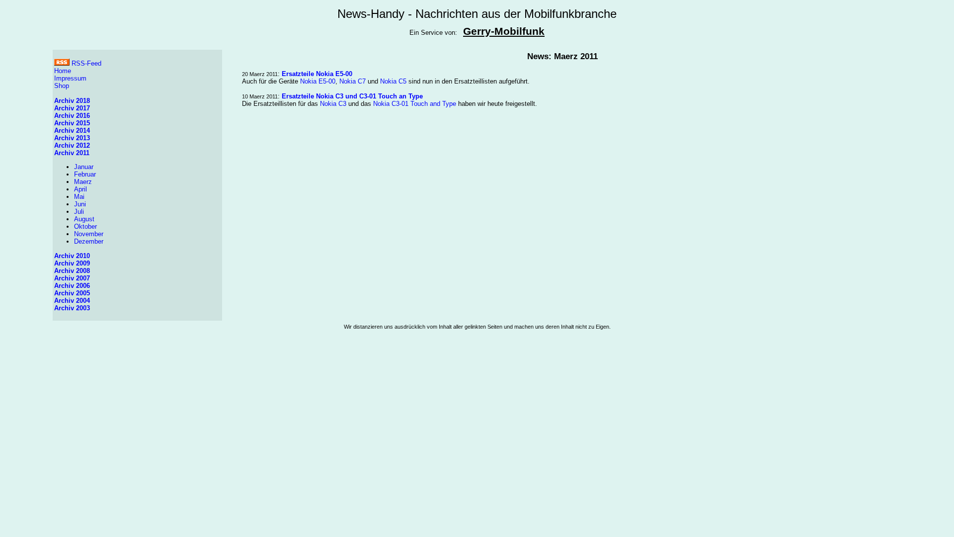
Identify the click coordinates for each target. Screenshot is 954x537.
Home (62, 71)
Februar (85, 174)
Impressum (70, 78)
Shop (61, 86)
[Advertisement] (477, 370)
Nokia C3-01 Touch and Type (414, 103)
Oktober (85, 226)
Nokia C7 (352, 81)
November (88, 234)
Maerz (83, 181)
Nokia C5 (393, 81)
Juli (79, 211)
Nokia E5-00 (317, 81)
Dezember (88, 241)
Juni (80, 204)
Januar (83, 167)
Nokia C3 (333, 103)
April (80, 189)
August (84, 219)
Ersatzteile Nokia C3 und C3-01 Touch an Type (352, 96)
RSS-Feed (85, 63)
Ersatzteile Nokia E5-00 (317, 74)
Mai (79, 196)
